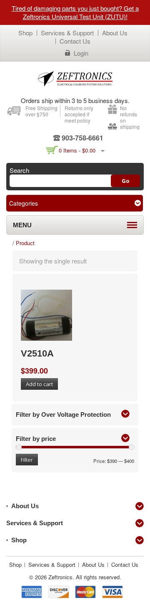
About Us (115, 32)
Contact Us (75, 41)
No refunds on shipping (130, 117)
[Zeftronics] (75, 78)
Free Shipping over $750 (41, 111)
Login (81, 53)
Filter (27, 459)
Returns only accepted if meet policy (79, 114)
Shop (25, 32)
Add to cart (39, 384)
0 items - (77, 150)
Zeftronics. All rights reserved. (84, 577)
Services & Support (67, 32)
